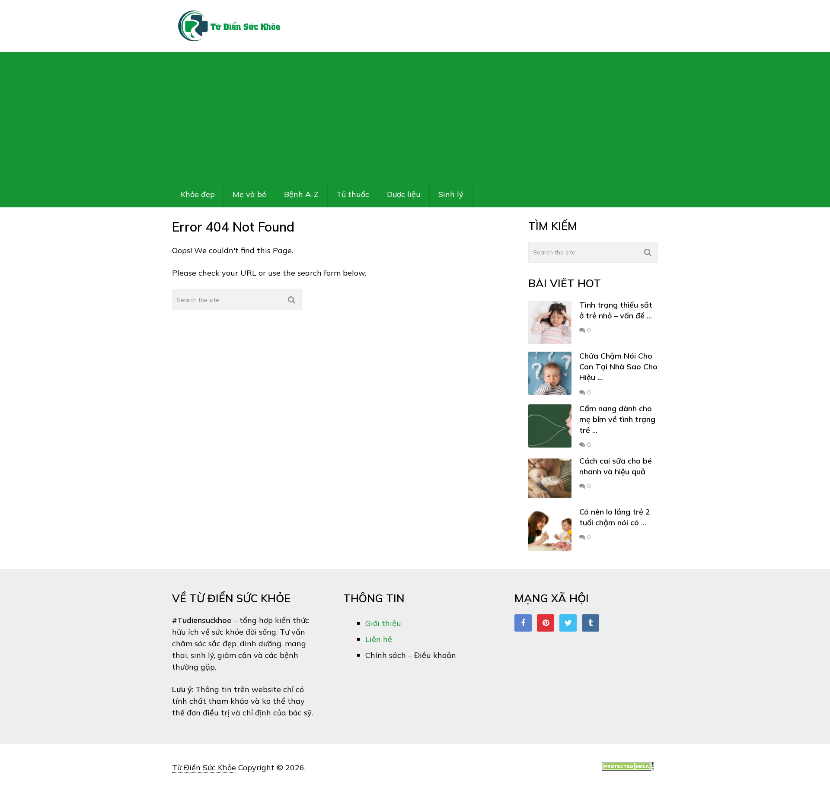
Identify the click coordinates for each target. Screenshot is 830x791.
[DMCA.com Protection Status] (628, 768)
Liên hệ (378, 639)
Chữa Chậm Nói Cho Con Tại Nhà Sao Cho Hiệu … (618, 366)
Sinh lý (450, 194)
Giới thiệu (383, 623)
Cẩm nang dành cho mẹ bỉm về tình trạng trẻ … (617, 419)
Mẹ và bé (249, 194)
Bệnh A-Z (301, 194)
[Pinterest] (545, 623)
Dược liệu (404, 194)
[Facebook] (523, 623)
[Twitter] (568, 623)
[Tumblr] (590, 623)
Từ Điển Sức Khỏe (204, 767)
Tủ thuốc (352, 194)
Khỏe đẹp (198, 194)
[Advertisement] (415, 116)
